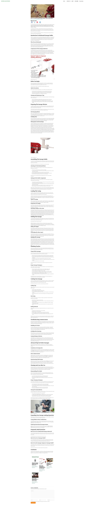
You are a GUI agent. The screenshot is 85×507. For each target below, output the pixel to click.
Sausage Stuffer (37, 19)
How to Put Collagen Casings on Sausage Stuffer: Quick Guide (50, 464)
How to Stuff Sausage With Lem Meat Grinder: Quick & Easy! (35, 479)
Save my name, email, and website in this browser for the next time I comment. (41, 501)
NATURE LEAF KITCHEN (5, 1)
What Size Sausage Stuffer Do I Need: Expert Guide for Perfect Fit (35, 463)
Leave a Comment (33, 19)
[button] (65, 1)
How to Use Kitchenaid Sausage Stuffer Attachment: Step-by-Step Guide (42, 467)
